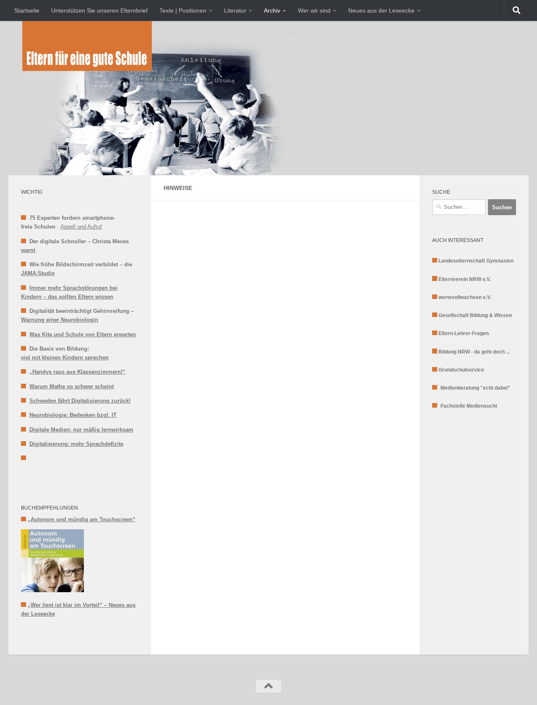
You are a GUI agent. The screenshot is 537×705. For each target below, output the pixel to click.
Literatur (235, 10)
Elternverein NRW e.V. (464, 279)
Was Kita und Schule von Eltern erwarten (82, 334)
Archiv (272, 10)
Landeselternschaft (462, 261)
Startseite (26, 10)
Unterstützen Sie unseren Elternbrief (99, 10)
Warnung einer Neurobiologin (59, 320)
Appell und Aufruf (81, 227)
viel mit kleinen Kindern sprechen (65, 357)
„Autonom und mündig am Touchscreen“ (82, 519)
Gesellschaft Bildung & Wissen (475, 315)
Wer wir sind (314, 10)
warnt (28, 250)
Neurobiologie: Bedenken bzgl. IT (73, 415)
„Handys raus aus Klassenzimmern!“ (77, 372)
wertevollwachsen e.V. (464, 297)
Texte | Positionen (182, 10)
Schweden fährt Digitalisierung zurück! (79, 401)
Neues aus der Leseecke (381, 10)
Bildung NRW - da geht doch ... (474, 352)
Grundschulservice (461, 370)
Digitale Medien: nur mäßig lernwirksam (81, 430)
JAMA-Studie (38, 273)
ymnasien (502, 261)
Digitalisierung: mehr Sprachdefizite (76, 444)
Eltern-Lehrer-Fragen (463, 333)
